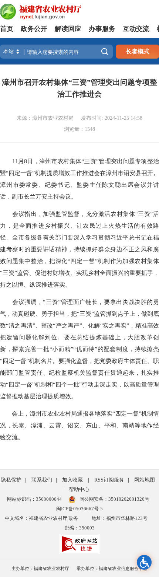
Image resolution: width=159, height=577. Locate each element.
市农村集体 (66, 161)
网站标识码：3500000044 (34, 499)
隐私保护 (11, 480)
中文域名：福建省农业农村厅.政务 (41, 518)
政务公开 (34, 28)
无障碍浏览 (144, 562)
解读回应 (68, 28)
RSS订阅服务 (109, 480)
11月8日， (25, 161)
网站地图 (144, 480)
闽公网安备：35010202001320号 (114, 499)
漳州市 (115, 173)
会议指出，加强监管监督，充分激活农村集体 (73, 214)
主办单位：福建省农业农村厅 (40, 568)
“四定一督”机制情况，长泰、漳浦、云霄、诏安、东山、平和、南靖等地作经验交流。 (79, 425)
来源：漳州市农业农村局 (45, 118)
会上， (21, 413)
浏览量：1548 (79, 129)
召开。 (150, 173)
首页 (6, 28)
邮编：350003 (80, 528)
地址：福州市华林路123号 (120, 518)
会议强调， (27, 302)
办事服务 (102, 28)
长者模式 (137, 51)
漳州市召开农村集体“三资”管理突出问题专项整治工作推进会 (79, 88)
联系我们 (41, 480)
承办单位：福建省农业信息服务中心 (112, 568)
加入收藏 (72, 480)
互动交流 (136, 28)
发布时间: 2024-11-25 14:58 (111, 118)
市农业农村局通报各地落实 (76, 413)
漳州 (45, 161)
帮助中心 (79, 489)
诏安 (129, 173)
